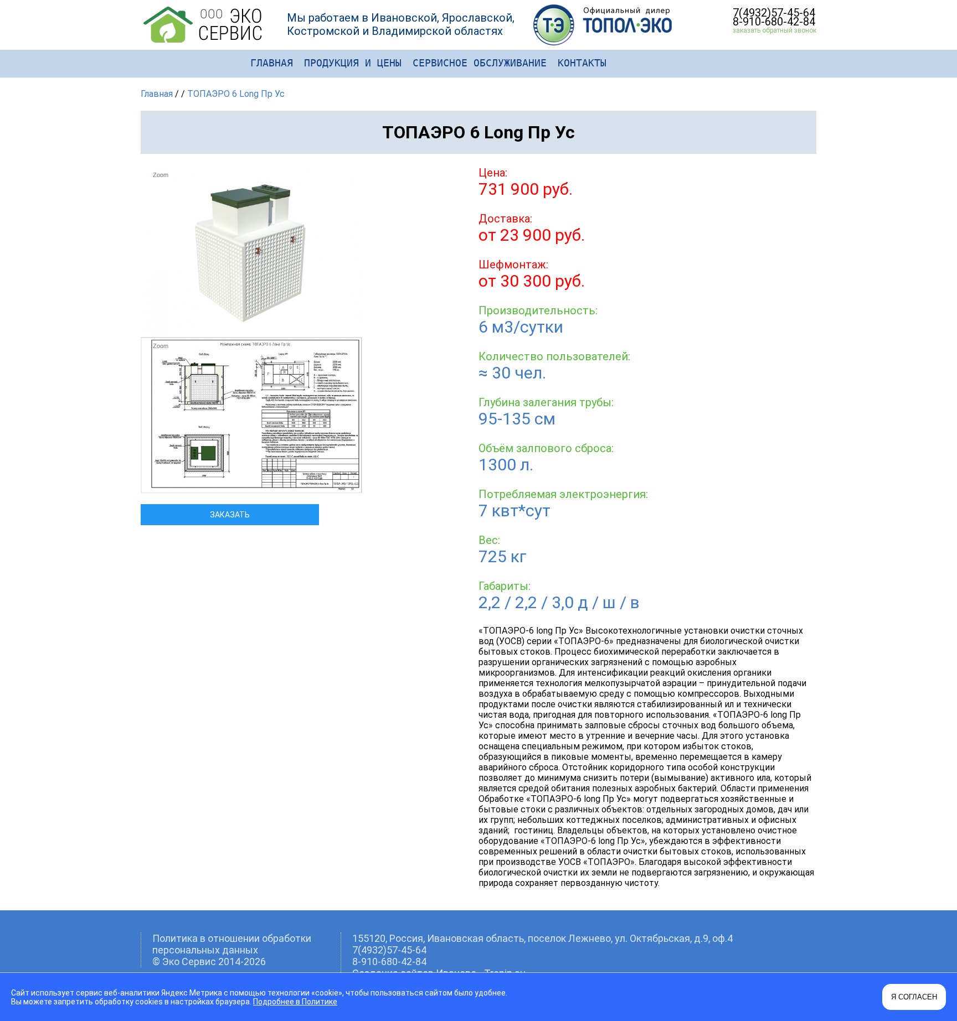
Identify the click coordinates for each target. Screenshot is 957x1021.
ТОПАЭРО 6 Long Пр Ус (236, 94)
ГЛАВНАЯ (271, 63)
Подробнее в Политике (295, 1001)
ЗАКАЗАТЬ (230, 514)
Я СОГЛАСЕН (914, 997)
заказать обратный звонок (774, 30)
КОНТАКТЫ (582, 63)
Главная (157, 94)
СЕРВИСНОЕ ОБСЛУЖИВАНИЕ (480, 63)
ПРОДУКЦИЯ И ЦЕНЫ (353, 63)
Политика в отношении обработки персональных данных (231, 944)
